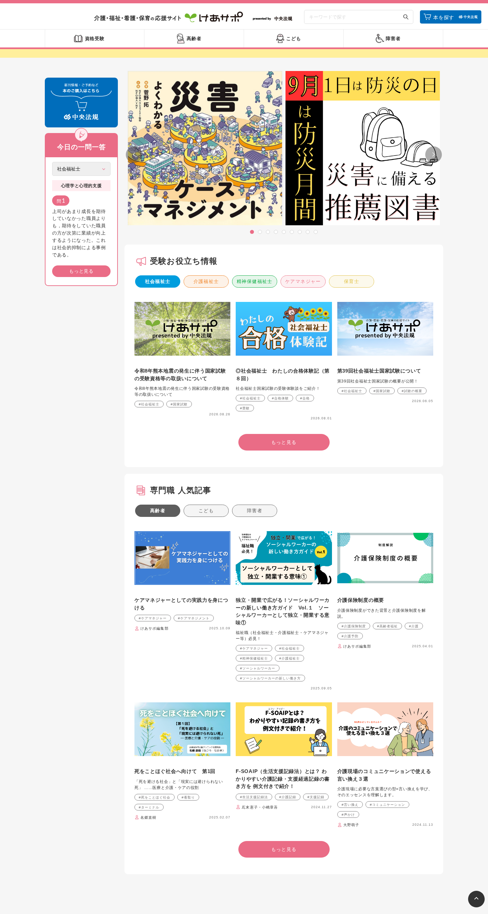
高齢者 (157, 510)
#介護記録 (287, 797)
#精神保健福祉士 (254, 658)
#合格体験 (280, 398)
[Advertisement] (81, 392)
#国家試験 (179, 404)
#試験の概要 (412, 391)
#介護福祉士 (289, 658)
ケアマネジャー (303, 281)
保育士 (351, 281)
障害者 (254, 510)
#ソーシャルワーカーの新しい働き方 (270, 678)
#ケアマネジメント (193, 618)
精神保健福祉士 (255, 281)
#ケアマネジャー (153, 618)
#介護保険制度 (354, 626)
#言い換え (350, 805)
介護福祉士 (206, 281)
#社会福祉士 (149, 404)
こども (206, 510)
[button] (252, 232)
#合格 (305, 398)
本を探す (443, 17)
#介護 (414, 626)
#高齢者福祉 (387, 626)
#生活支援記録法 (254, 797)
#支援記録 (315, 797)
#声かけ (348, 814)
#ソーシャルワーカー (257, 668)
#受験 (245, 408)
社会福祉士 (158, 281)
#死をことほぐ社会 (154, 797)
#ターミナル (149, 807)
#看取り (188, 797)
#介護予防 (350, 636)
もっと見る (81, 271)
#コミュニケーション (387, 805)
